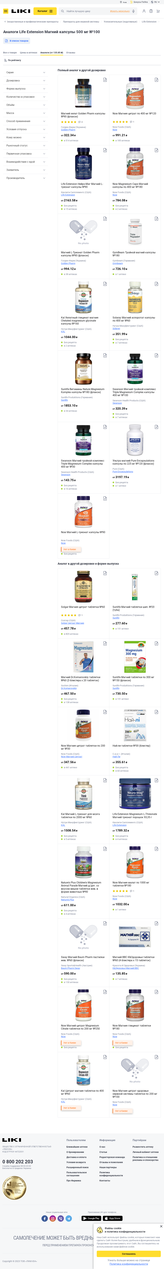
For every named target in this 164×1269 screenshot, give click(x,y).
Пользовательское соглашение (76, 1174)
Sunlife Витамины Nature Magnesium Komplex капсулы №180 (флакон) (82, 391)
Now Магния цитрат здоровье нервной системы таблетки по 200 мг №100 (135, 1093)
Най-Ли (116, 756)
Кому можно (13, 137)
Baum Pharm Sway (70, 968)
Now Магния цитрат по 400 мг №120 (134, 113)
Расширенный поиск (77, 1167)
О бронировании (75, 1152)
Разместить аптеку (143, 1147)
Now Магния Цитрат (71, 756)
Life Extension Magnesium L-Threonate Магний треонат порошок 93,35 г (135, 816)
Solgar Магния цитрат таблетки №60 (83, 606)
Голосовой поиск (133, 11)
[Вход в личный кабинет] (144, 11)
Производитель (15, 178)
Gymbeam (118, 263)
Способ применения (18, 121)
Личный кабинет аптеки (146, 1152)
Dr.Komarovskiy (69, 688)
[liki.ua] (21, 11)
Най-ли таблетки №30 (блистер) (131, 745)
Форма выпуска (15, 88)
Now (115, 129)
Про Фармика (73, 1180)
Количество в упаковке (20, 96)
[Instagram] (52, 1218)
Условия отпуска (16, 129)
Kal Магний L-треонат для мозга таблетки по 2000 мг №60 (80, 816)
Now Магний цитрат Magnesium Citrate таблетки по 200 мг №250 (80, 1027)
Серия (10, 72)
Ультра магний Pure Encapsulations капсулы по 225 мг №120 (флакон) (133, 462)
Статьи (103, 1152)
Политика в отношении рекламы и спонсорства (145, 1158)
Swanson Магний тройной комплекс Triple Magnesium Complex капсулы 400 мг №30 (82, 463)
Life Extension (68, 195)
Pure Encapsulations (123, 471)
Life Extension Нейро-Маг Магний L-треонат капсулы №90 (82, 185)
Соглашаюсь (129, 1254)
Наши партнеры (108, 1167)
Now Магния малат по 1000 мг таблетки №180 (131, 884)
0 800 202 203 (17, 1161)
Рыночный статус (17, 145)
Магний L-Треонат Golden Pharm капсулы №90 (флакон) (80, 254)
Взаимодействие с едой (20, 161)
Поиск (62, 11)
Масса (10, 113)
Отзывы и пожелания (111, 1162)
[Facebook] (44, 1218)
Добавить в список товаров (105, 79)
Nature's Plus (67, 899)
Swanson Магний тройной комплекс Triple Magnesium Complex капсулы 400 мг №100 (134, 392)
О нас (102, 1147)
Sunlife (64, 400)
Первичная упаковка (19, 153)
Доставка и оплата (76, 1157)
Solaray (116, 328)
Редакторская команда (112, 1157)
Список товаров (151, 11)
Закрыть (161, 1226)
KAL (63, 331)
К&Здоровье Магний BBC (126, 968)
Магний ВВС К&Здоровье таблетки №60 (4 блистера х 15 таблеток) (133, 959)
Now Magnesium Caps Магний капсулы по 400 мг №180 (130, 185)
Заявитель (12, 169)
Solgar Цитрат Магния (72, 623)
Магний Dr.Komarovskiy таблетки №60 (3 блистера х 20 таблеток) (80, 679)
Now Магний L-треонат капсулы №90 (83, 532)
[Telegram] (69, 1218)
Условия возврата (76, 1162)
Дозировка (13, 80)
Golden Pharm (68, 129)
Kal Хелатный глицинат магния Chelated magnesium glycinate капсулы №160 (79, 320)
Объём (10, 104)
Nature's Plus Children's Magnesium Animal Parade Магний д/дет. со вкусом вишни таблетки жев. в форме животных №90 (81, 887)
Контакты (104, 1180)
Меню (5, 11)
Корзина (158, 11)
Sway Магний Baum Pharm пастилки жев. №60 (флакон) (82, 959)
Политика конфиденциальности (111, 1174)
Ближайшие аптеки (76, 1147)
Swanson (117, 403)
